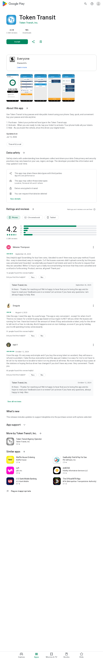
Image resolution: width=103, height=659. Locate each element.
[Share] (33, 41)
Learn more (22, 67)
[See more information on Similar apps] (24, 451)
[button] (12, 88)
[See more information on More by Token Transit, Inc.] (40, 433)
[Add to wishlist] (41, 41)
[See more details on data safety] (15, 199)
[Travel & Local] (14, 144)
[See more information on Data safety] (24, 153)
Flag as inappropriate (18, 491)
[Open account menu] (98, 4)
